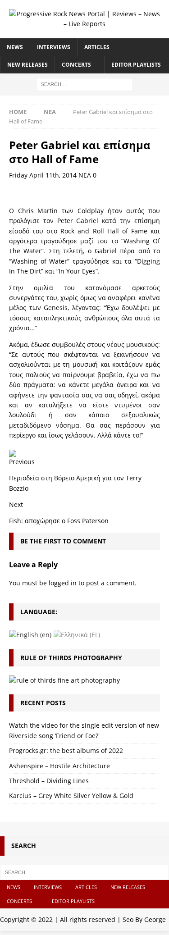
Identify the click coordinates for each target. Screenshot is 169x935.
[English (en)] (30, 634)
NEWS (15, 47)
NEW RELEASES (27, 64)
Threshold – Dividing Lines (49, 780)
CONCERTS (76, 64)
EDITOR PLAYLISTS (136, 64)
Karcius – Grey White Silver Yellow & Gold (71, 795)
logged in (63, 583)
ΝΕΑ (84, 175)
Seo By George (144, 919)
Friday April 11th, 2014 (43, 175)
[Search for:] (84, 83)
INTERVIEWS (53, 47)
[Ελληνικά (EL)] (77, 634)
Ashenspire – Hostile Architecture (59, 766)
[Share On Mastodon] (12, 451)
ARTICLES (97, 47)
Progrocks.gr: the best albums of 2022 (66, 750)
